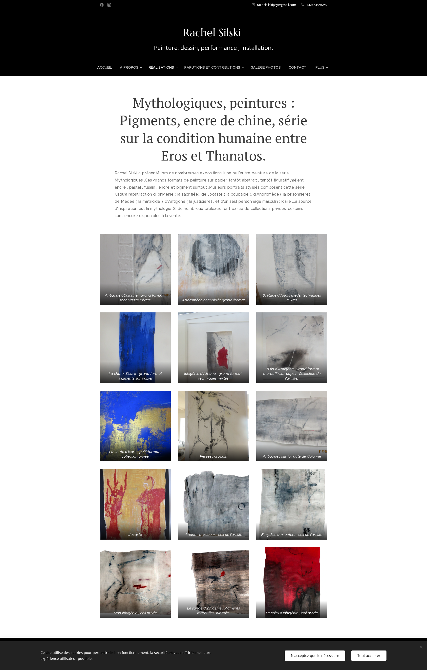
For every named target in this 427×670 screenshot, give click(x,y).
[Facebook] (102, 5)
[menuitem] (106, 67)
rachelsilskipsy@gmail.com (276, 4)
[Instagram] (109, 5)
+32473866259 (316, 4)
